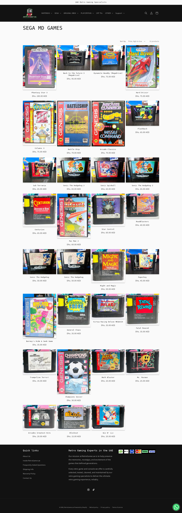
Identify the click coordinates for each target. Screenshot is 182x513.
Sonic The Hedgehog (39, 277)
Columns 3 (39, 148)
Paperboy (142, 277)
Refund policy (94, 507)
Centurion (39, 230)
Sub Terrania (39, 185)
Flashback (142, 129)
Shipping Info (28, 469)
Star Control (108, 229)
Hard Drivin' (142, 93)
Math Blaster (108, 377)
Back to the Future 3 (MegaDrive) (74, 74)
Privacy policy (105, 507)
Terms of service (117, 507)
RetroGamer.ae (69, 507)
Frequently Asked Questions (34, 465)
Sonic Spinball (108, 185)
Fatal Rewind (142, 328)
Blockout (74, 433)
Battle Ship (74, 149)
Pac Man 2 (74, 241)
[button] (46, 13)
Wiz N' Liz (108, 433)
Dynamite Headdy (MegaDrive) (108, 73)
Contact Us (27, 478)
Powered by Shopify (80, 507)
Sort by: (123, 41)
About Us (26, 456)
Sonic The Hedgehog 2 (74, 185)
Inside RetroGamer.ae (31, 460)
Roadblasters (142, 221)
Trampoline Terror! (39, 377)
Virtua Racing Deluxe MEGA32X (108, 322)
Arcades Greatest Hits (39, 433)
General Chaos (74, 330)
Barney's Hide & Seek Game (39, 341)
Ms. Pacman (142, 377)
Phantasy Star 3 (40, 93)
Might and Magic (108, 286)
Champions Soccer (73, 397)
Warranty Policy (29, 473)
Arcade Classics (108, 149)
